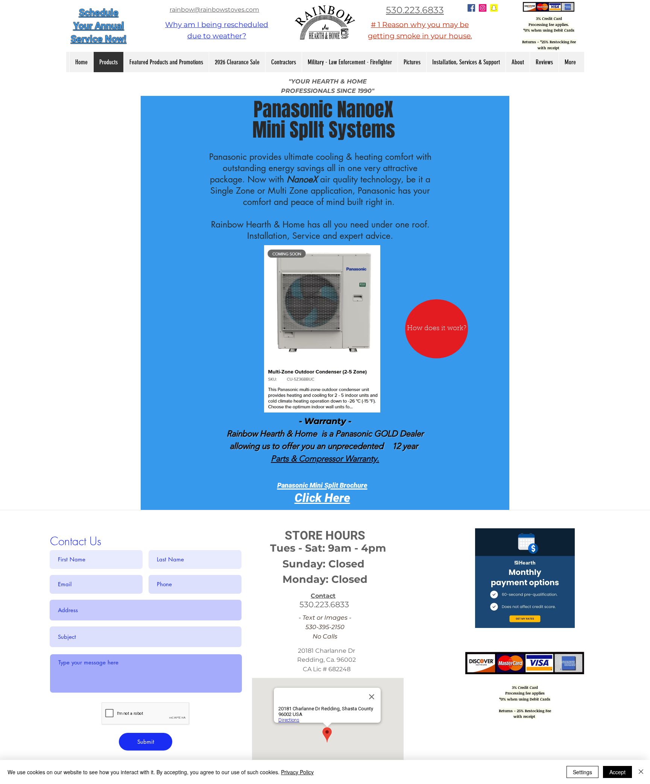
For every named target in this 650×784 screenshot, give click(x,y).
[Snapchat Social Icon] (494, 8)
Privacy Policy (297, 772)
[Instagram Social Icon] (482, 8)
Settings (582, 772)
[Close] (640, 772)
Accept (617, 772)
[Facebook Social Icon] (471, 8)
